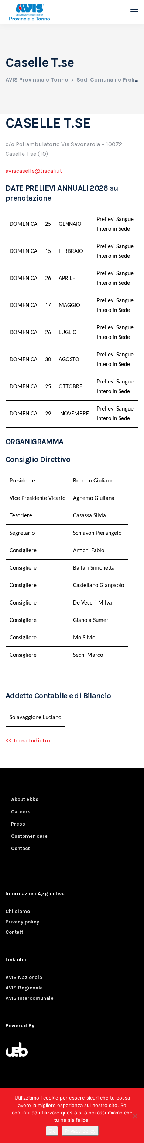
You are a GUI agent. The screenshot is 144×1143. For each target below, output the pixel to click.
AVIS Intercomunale (30, 998)
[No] (134, 1116)
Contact (20, 848)
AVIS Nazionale (24, 977)
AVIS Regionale (24, 988)
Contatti (15, 932)
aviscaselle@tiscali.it (34, 170)
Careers (21, 811)
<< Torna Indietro (28, 740)
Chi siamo (18, 911)
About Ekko (24, 799)
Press (18, 824)
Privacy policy (22, 922)
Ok (52, 1131)
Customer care (29, 836)
